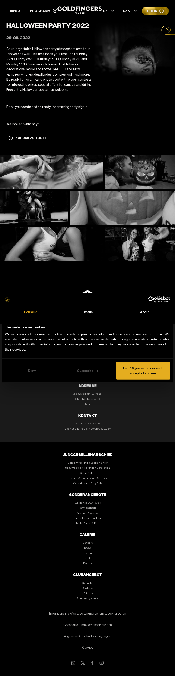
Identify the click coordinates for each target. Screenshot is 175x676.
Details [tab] (87, 312)
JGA (87, 558)
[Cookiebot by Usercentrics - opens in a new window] (151, 299)
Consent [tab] (30, 312)
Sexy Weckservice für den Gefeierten (87, 468)
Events (87, 563)
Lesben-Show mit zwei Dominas (87, 478)
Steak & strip (87, 473)
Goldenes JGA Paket (88, 502)
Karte (87, 404)
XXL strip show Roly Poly (87, 483)
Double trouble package (87, 518)
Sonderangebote (87, 598)
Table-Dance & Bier (87, 523)
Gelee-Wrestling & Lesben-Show (87, 462)
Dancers (87, 542)
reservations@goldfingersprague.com (87, 428)
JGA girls (87, 593)
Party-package (87, 508)
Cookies (87, 647)
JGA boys (87, 588)
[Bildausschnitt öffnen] (51, 172)
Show (87, 548)
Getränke (87, 583)
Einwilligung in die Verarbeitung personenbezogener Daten (87, 613)
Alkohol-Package (87, 513)
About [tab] (144, 312)
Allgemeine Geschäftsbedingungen (87, 636)
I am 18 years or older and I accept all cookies (143, 370)
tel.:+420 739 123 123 (87, 423)
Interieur (87, 553)
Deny (32, 370)
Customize (85, 370)
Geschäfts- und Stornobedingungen (87, 625)
